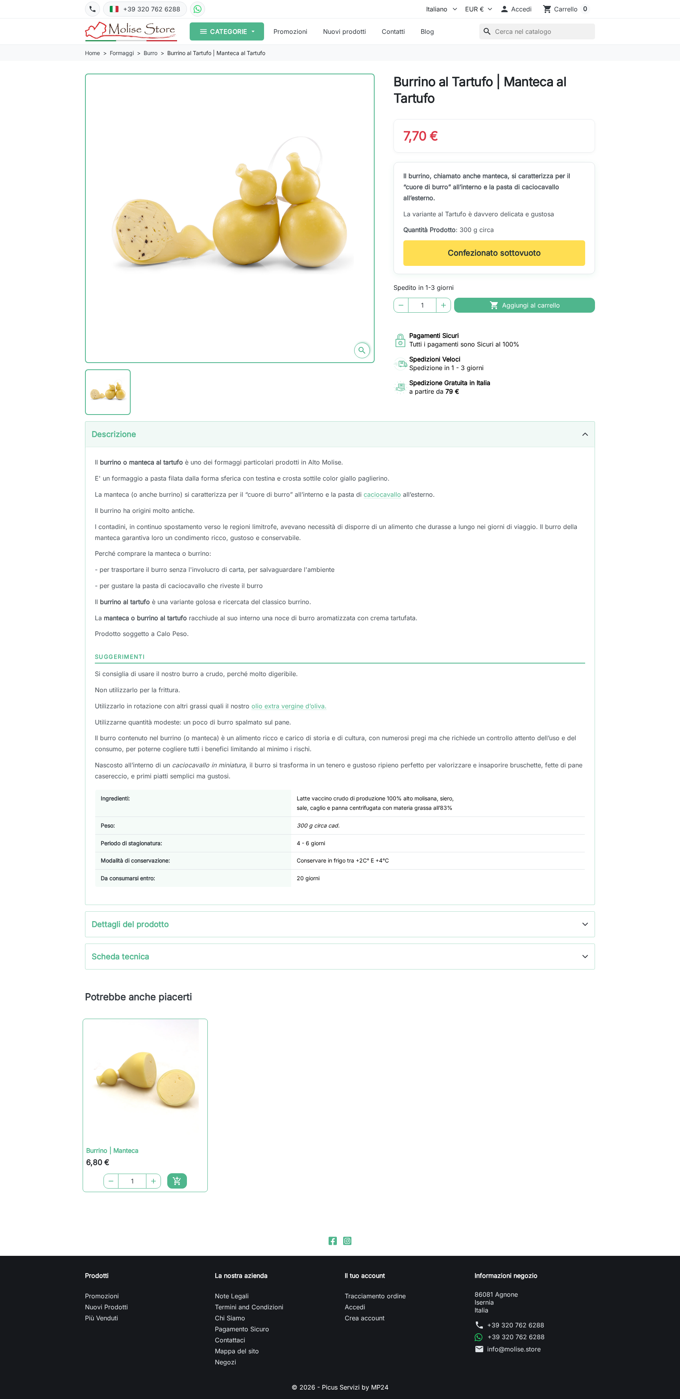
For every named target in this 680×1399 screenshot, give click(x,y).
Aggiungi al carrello (525, 305)
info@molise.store (514, 1349)
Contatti (393, 31)
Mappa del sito (237, 1351)
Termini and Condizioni (249, 1307)
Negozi (225, 1362)
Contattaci (230, 1340)
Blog (427, 31)
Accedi (355, 1307)
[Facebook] (333, 1240)
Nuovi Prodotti (106, 1307)
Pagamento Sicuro (242, 1329)
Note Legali (232, 1296)
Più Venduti (101, 1318)
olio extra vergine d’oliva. (289, 706)
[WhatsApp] (197, 9)
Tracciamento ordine (375, 1296)
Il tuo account (365, 1275)
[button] (515, 9)
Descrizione (114, 434)
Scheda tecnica (120, 956)
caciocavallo (382, 494)
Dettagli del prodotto (130, 924)
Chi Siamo (230, 1318)
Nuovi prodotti (344, 31)
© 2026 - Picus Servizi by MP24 (340, 1387)
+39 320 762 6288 (515, 1325)
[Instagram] (347, 1240)
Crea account (364, 1318)
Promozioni (290, 31)
